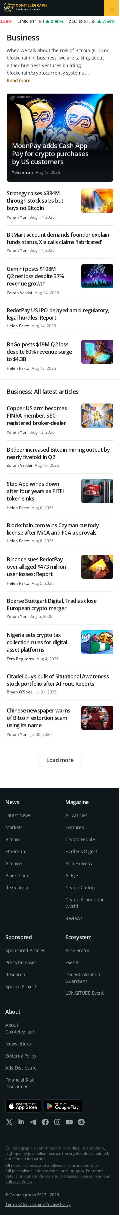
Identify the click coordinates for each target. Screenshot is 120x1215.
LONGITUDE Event (84, 993)
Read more (19, 80)
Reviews (74, 918)
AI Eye (71, 875)
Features (74, 827)
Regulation (16, 887)
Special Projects (21, 986)
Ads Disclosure (21, 1068)
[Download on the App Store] (23, 1106)
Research (15, 974)
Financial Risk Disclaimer (19, 1083)
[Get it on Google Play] (63, 1106)
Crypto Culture (80, 887)
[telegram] (33, 1123)
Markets (14, 827)
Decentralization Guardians (82, 977)
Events (72, 962)
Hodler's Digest (81, 851)
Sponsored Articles (25, 950)
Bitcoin (12, 839)
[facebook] (45, 1123)
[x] (9, 1123)
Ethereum (15, 851)
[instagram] (57, 1123)
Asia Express (78, 863)
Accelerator (77, 950)
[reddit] (81, 1123)
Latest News (18, 815)
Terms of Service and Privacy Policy (38, 1204)
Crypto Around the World (85, 902)
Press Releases (21, 962)
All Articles (76, 815)
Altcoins (13, 863)
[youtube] (69, 1123)
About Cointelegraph (20, 1028)
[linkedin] (21, 1123)
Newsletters (18, 1043)
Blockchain (16, 875)
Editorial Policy (20, 1056)
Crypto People (80, 839)
